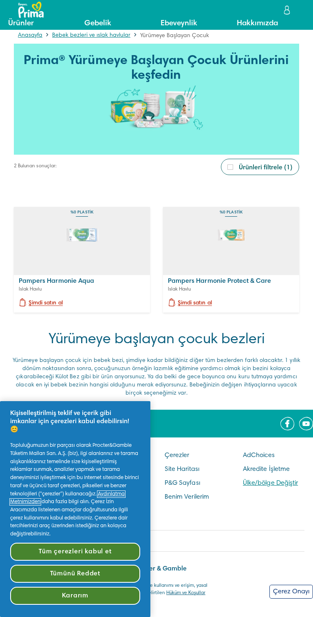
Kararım (75, 596)
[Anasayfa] (27, 10)
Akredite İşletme (266, 469)
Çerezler (177, 455)
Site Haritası (182, 469)
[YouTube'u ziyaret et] (306, 424)
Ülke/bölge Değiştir (270, 483)
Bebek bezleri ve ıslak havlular (91, 35)
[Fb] (287, 424)
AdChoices (259, 455)
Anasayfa (30, 35)
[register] (288, 9)
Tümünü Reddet (75, 573)
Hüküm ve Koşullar (185, 592)
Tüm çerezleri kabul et (75, 551)
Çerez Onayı (291, 591)
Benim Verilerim (187, 497)
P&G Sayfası (182, 483)
